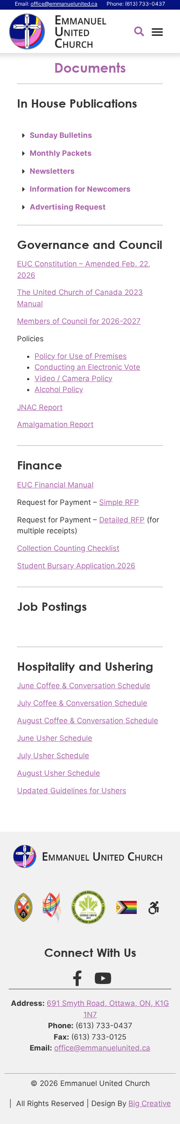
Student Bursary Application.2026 (76, 565)
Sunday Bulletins (61, 135)
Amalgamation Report (55, 424)
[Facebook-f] (77, 978)
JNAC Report (39, 407)
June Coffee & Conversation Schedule (83, 685)
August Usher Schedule (58, 773)
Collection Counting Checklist (68, 548)
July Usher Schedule (53, 755)
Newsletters (52, 171)
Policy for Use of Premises (81, 356)
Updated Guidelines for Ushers (71, 790)
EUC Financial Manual (55, 484)
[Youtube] (103, 978)
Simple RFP (119, 502)
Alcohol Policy (59, 389)
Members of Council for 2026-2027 (79, 321)
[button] (157, 31)
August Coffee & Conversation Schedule (87, 720)
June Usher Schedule (54, 738)
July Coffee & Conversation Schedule (82, 703)
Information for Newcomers (80, 189)
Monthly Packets (61, 153)
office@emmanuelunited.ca (64, 3)
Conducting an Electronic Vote (87, 367)
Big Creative (149, 1103)
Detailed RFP (122, 519)
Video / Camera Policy (73, 378)
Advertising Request (68, 207)
